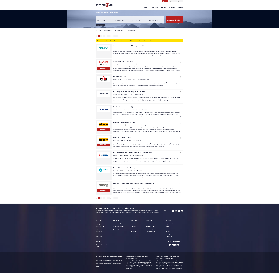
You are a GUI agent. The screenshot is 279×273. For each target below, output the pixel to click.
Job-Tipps (133, 225)
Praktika (97, 238)
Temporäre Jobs (99, 235)
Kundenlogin (116, 225)
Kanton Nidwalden (100, 226)
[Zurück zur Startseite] (172, 246)
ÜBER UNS (180, 7)
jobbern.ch (168, 231)
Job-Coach (133, 228)
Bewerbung (133, 230)
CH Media (168, 225)
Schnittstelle (116, 228)
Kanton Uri (98, 230)
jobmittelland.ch (169, 233)
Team (147, 225)
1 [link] (98, 36)
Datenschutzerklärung (150, 230)
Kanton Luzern (99, 223)
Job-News (133, 223)
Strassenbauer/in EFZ (131, 30)
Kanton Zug (98, 225)
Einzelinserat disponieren (118, 226)
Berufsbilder (133, 231)
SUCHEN (146, 7)
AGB (147, 228)
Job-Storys (133, 226)
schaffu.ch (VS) (169, 236)
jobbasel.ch (168, 230)
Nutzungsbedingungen (150, 231)
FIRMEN (163, 7)
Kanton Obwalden (100, 228)
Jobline (97, 246)
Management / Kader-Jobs (101, 245)
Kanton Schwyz (99, 231)
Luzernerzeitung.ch (170, 223)
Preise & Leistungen (117, 223)
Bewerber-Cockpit (117, 230)
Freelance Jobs (99, 236)
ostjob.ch (168, 226)
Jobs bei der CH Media (150, 226)
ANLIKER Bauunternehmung (119, 30)
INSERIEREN (155, 7)
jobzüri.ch (168, 235)
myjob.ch (168, 228)
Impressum (148, 233)
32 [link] (108, 36)
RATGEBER (172, 7)
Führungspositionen (100, 243)
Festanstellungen (99, 233)
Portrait (147, 223)
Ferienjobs (98, 241)
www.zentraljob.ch (108, 30)
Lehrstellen (98, 240)
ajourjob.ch (168, 238)
